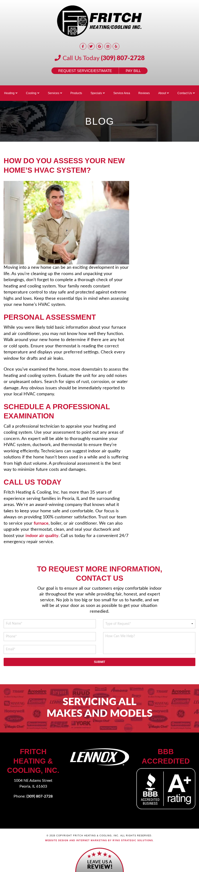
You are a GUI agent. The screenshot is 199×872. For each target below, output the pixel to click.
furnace (41, 523)
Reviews (144, 93)
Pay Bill (133, 71)
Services (53, 93)
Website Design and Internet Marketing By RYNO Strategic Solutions (99, 840)
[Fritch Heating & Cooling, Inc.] (99, 21)
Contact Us (184, 93)
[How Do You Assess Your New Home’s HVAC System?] (66, 222)
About (162, 93)
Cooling (31, 93)
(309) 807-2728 (123, 58)
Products (76, 93)
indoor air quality (41, 536)
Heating (9, 93)
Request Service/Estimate (85, 71)
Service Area (121, 93)
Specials (96, 93)
